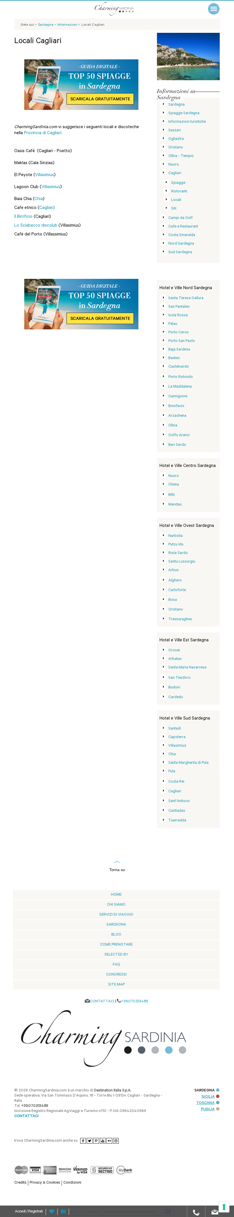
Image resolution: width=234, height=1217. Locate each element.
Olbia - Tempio (181, 156)
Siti (173, 209)
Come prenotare (116, 945)
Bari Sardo (177, 445)
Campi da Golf (180, 218)
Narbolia (175, 536)
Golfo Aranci (179, 435)
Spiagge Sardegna (183, 113)
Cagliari (174, 173)
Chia (39, 199)
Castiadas (176, 811)
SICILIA (208, 1097)
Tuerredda (177, 821)
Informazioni (67, 25)
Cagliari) (47, 208)
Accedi (20, 1212)
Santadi (174, 729)
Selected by (116, 955)
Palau (172, 324)
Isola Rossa (178, 315)
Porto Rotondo (180, 377)
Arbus (173, 570)
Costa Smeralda (181, 235)
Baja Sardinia (179, 350)
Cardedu (175, 697)
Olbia (172, 426)
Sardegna (176, 105)
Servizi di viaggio (116, 915)
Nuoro (173, 165)
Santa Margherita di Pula (188, 763)
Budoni (174, 688)
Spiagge (178, 183)
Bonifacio (176, 406)
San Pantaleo (179, 307)
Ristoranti (179, 192)
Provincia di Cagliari (42, 133)
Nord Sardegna (181, 244)
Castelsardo (178, 367)
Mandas (175, 505)
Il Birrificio (23, 217)
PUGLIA (208, 1109)
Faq (116, 965)
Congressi (116, 975)
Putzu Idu (175, 545)
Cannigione (177, 396)
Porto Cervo (178, 333)
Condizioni (72, 1183)
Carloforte (177, 590)
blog (116, 935)
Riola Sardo (178, 553)
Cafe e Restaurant (183, 227)
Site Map (116, 985)
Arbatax (175, 659)
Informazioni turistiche (187, 122)
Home (116, 895)
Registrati (35, 1212)
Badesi (174, 358)
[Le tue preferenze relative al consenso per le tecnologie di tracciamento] (224, 1207)
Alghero (175, 581)
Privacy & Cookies (45, 1183)
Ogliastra (176, 139)
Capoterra (176, 737)
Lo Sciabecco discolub (36, 225)
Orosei (174, 650)
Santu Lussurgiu (181, 562)
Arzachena (177, 416)
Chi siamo (116, 905)
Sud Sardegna (180, 252)
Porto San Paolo (181, 341)
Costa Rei (176, 782)
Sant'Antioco (179, 801)
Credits (20, 1183)
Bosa (172, 600)
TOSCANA (205, 1103)
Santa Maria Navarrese (187, 668)
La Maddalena (180, 387)
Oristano (175, 148)
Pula (171, 771)
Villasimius (44, 175)
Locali (176, 200)
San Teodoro (179, 678)
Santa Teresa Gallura (185, 298)
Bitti (171, 495)
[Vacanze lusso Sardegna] (121, 8)
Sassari (174, 130)
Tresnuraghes (180, 619)
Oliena (173, 485)
